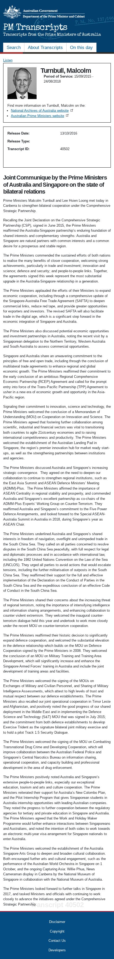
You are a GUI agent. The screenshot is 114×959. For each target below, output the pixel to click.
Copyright (57, 931)
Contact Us (57, 941)
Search (14, 47)
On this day (81, 47)
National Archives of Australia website (42, 111)
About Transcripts (45, 47)
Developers (57, 950)
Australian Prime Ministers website (40, 116)
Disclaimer (57, 922)
